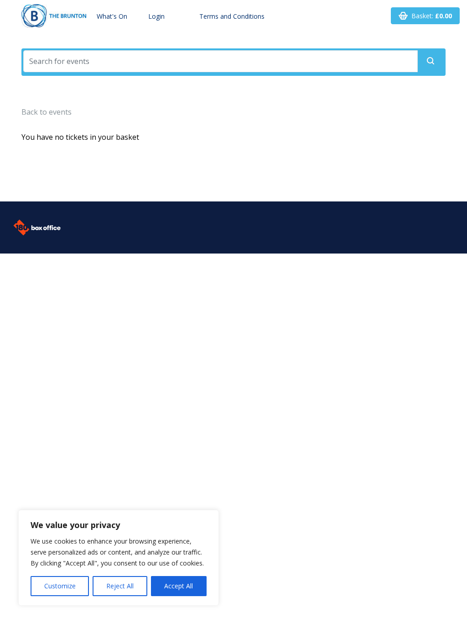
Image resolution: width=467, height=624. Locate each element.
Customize (60, 586)
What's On (112, 16)
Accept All (178, 586)
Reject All (120, 586)
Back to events (46, 112)
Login (156, 16)
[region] (118, 558)
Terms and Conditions (232, 16)
